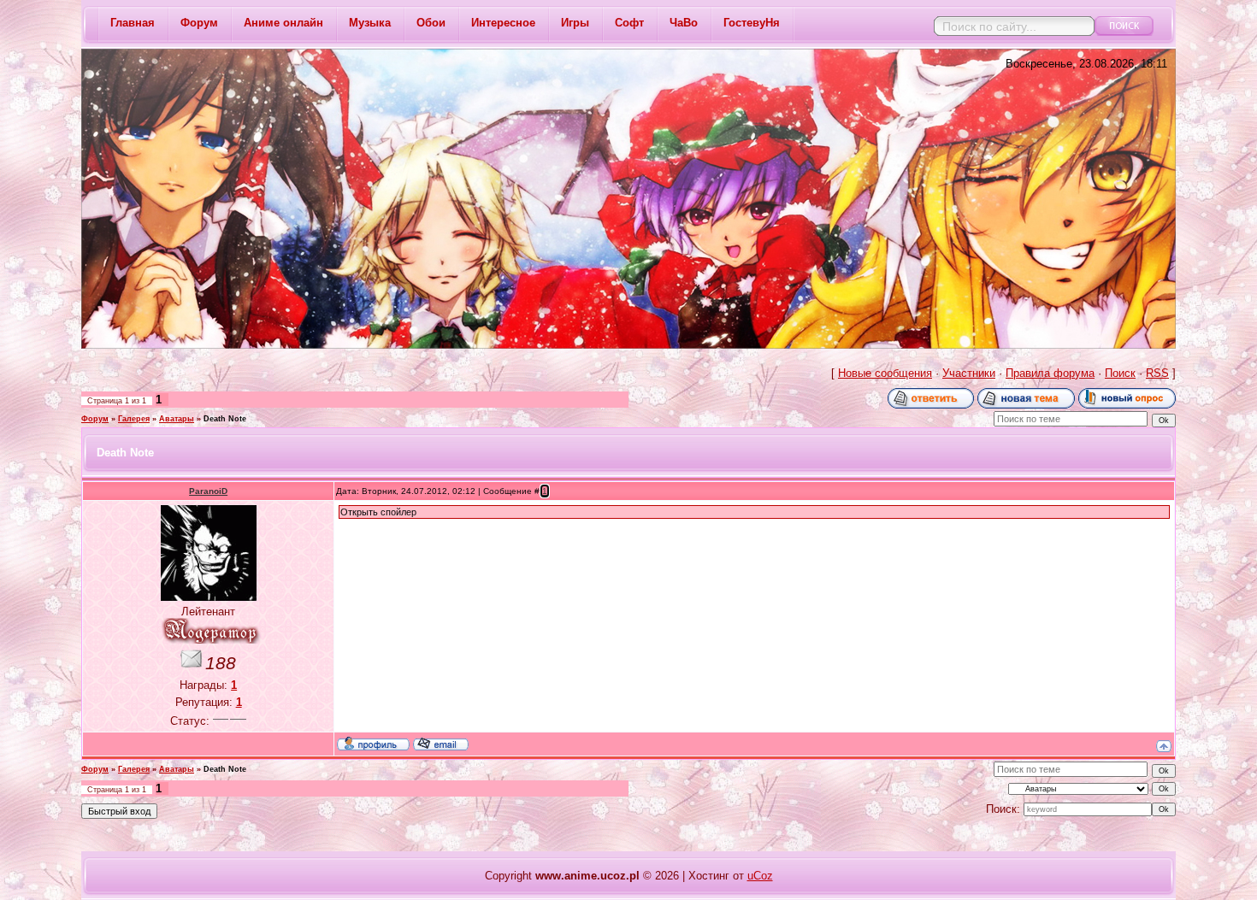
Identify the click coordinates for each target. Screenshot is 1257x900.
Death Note (225, 419)
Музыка (370, 22)
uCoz (760, 875)
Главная (132, 22)
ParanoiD (208, 491)
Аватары (176, 419)
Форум (199, 22)
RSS (1157, 373)
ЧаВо (684, 22)
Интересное (503, 22)
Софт (629, 22)
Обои (431, 22)
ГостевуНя (751, 22)
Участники (968, 373)
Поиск (1120, 373)
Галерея (134, 419)
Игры (575, 22)
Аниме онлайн (283, 22)
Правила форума (1050, 373)
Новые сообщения (885, 373)
